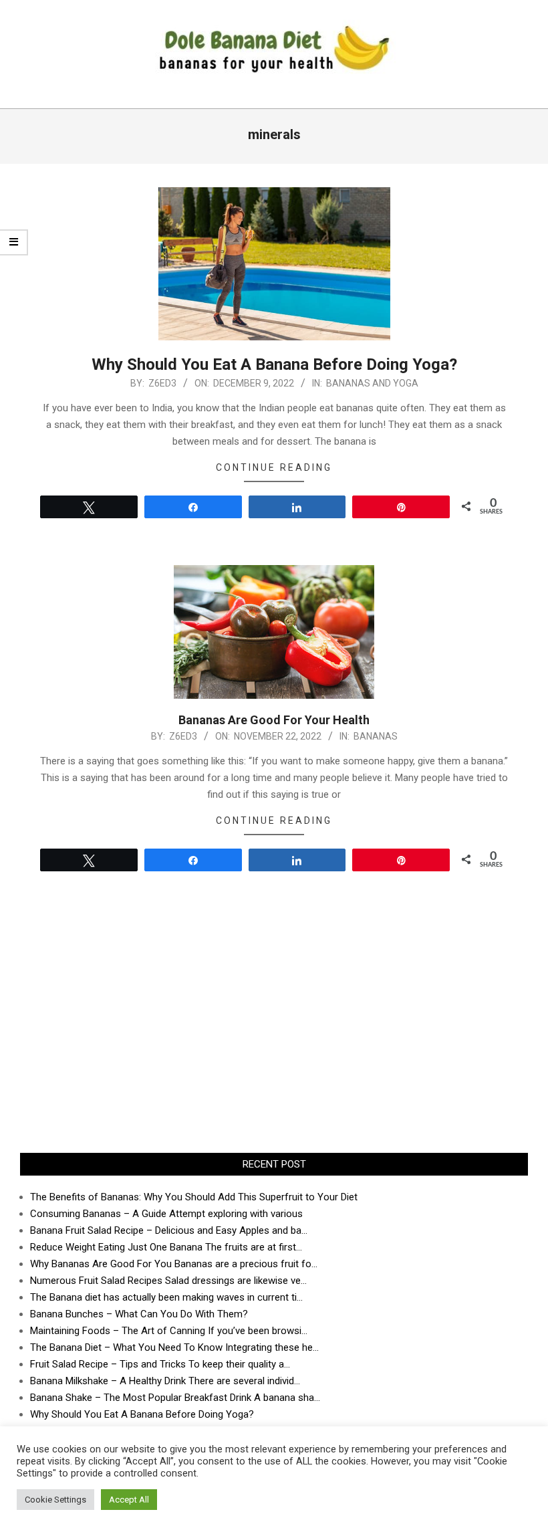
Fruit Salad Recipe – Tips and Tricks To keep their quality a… (160, 1364)
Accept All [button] (129, 1500)
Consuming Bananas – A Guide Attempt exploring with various (166, 1214)
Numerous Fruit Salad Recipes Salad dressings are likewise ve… (168, 1281)
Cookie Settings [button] (55, 1500)
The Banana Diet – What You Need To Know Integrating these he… (174, 1347)
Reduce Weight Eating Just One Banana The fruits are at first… (166, 1247)
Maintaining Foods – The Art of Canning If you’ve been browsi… (168, 1331)
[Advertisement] (274, 1035)
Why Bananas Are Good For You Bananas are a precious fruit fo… (173, 1264)
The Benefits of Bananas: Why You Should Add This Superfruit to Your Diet (194, 1197)
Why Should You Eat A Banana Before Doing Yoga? (274, 364)
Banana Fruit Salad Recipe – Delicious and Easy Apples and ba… (168, 1230)
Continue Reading (274, 467)
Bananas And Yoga (372, 383)
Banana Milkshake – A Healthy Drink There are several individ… (165, 1381)
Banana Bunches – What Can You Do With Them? (139, 1314)
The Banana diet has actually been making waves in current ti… (166, 1297)
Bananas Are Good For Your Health (274, 720)
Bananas (376, 736)
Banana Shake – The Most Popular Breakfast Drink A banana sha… (175, 1398)
